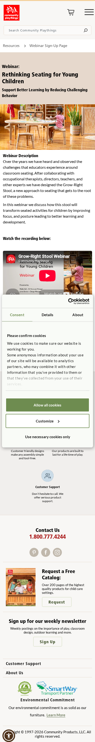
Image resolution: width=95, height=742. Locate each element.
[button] (9, 736)
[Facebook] (47, 555)
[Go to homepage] (11, 19)
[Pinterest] (35, 555)
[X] (65, 555)
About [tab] (77, 315)
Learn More (56, 715)
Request (56, 601)
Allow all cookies (47, 405)
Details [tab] (48, 315)
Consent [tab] (17, 315)
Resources (11, 45)
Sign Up (48, 641)
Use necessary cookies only (47, 437)
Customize (45, 421)
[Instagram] (58, 555)
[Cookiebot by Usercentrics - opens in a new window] (68, 301)
